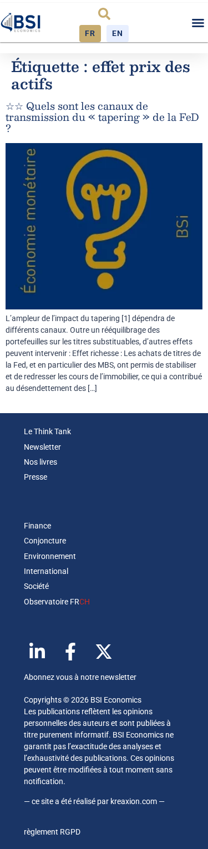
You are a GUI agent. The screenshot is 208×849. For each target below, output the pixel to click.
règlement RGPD (52, 831)
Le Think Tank (47, 431)
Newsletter (42, 447)
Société (36, 586)
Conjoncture (45, 540)
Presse (35, 476)
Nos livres (40, 461)
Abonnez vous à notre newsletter (80, 677)
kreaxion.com (133, 801)
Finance (37, 525)
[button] (104, 14)
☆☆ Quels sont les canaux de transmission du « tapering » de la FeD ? (102, 117)
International (46, 571)
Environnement (50, 556)
